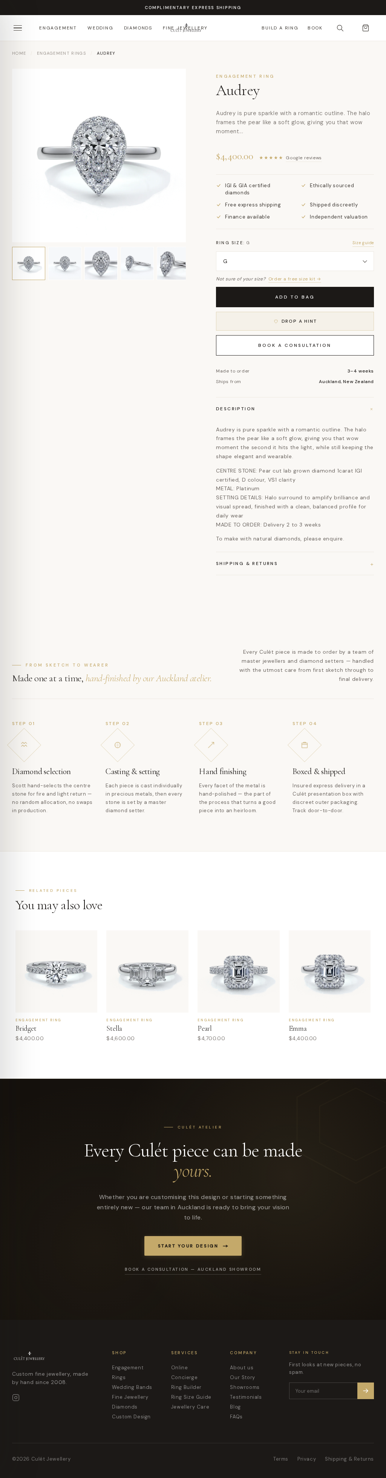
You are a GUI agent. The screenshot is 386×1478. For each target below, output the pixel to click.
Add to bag (295, 297)
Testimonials (246, 1397)
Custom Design (131, 1416)
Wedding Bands (132, 1387)
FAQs (236, 1416)
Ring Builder (186, 1387)
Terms (280, 1459)
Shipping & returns (295, 563)
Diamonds (138, 28)
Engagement (58, 28)
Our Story (242, 1377)
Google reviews (304, 158)
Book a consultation (294, 345)
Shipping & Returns (349, 1459)
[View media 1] (28, 263)
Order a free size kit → (294, 279)
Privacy (306, 1459)
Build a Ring (280, 28)
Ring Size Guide (191, 1397)
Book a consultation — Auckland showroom (193, 1269)
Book (315, 28)
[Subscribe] (365, 1391)
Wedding (100, 28)
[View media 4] (137, 263)
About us (241, 1367)
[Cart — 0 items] (365, 28)
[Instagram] (16, 1397)
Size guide (363, 242)
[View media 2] (64, 263)
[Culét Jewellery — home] (205, 28)
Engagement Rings (61, 53)
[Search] (340, 28)
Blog (235, 1407)
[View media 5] (173, 263)
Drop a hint (299, 321)
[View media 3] (101, 263)
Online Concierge (184, 1372)
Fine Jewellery (130, 1397)
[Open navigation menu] (20, 28)
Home (19, 53)
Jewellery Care (190, 1407)
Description (295, 408)
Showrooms (244, 1387)
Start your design (188, 1246)
